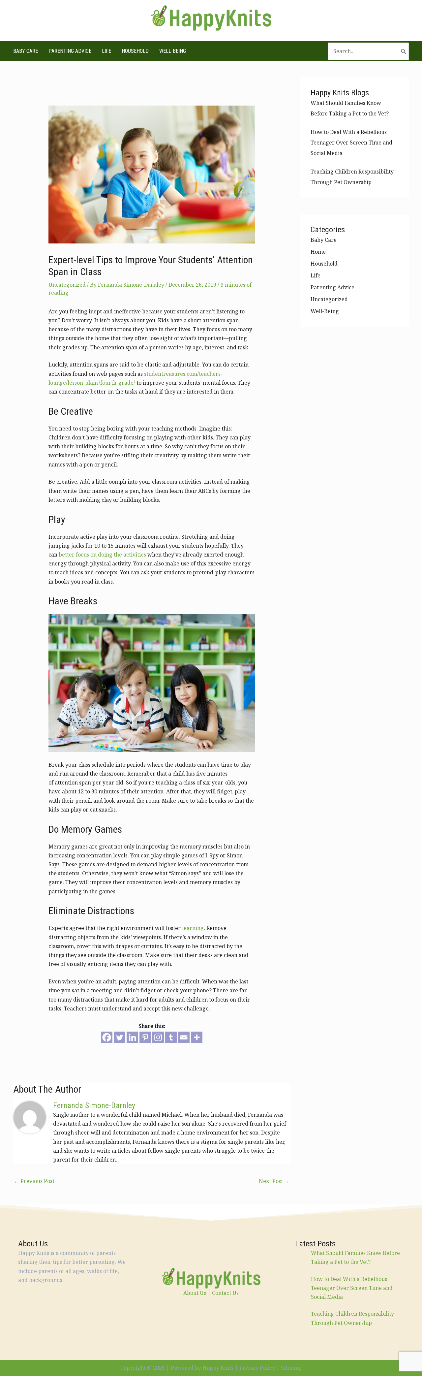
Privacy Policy (257, 1367)
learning (193, 928)
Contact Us (225, 1292)
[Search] (403, 51)
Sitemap (291, 1367)
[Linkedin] (132, 1037)
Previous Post (34, 1181)
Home (318, 251)
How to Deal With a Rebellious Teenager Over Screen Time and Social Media (351, 142)
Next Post (274, 1181)
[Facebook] (106, 1037)
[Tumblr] (171, 1037)
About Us (194, 1292)
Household (135, 51)
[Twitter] (119, 1037)
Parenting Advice (69, 51)
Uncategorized (67, 284)
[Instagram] (158, 1037)
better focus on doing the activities (102, 554)
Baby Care (25, 51)
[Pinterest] (145, 1037)
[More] (196, 1037)
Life (106, 51)
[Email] (184, 1037)
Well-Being (172, 51)
